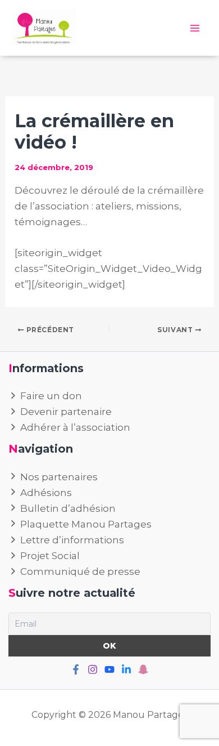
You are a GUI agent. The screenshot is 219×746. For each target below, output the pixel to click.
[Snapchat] (143, 669)
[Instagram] (93, 669)
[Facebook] (76, 669)
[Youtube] (109, 669)
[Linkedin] (126, 669)
